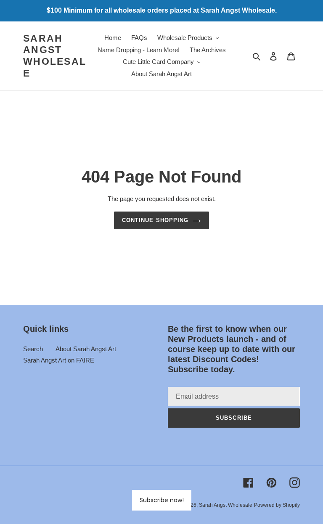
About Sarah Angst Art (86, 348)
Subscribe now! (162, 500)
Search (33, 348)
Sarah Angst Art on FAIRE (58, 360)
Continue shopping (155, 220)
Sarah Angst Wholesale (54, 56)
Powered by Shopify (277, 505)
